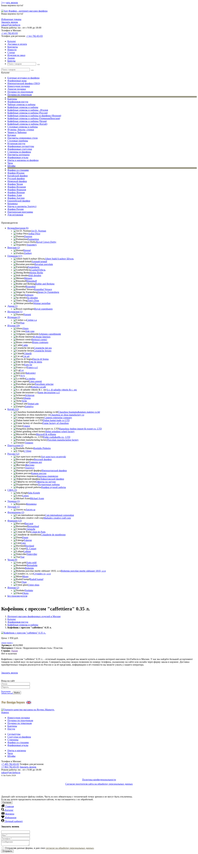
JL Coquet (31, 548)
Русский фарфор (16, 178)
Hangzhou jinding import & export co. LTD (80, 428)
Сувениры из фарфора (19, 152)
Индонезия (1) (14, 311)
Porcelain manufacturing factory (63, 440)
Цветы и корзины (16, 750)
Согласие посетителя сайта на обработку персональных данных (99, 784)
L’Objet (27, 451)
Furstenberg (33, 267)
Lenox (25, 495)
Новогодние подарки (18, 86)
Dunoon (28, 236)
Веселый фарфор (43, 459)
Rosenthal (31, 286)
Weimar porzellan (41, 303)
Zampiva (29, 406)
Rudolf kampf (36, 579)
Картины (12, 99)
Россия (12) (13, 453)
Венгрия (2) (13, 247)
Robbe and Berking (44, 283)
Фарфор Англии (16, 198)
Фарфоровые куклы (17, 157)
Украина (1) (13, 501)
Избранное (10, 817)
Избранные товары (11, 19)
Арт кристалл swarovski (53, 456)
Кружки (11, 135)
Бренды (11, 60)
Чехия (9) (12, 559)
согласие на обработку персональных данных (70, 848)
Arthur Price (34, 233)
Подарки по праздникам (20, 91)
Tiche (24, 401)
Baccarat (29, 523)
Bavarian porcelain (43, 264)
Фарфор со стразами (18, 170)
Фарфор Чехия (15, 184)
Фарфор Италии (15, 173)
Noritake (29, 590)
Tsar (22, 557)
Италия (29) (13, 325)
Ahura (25, 328)
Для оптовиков (15, 214)
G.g (22, 370)
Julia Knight (34, 492)
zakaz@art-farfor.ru (10, 25)
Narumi (27, 314)
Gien (23, 543)
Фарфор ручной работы (53, 487)
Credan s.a (31, 320)
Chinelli (28, 353)
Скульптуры (13, 734)
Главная (9, 806)
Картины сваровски (47, 476)
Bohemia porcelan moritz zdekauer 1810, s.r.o (83, 571)
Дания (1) (12, 306)
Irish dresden (35, 275)
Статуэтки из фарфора (19, 737)
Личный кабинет (14, 821)
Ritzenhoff (31, 281)
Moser (25, 576)
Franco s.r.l (32, 367)
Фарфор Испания (16, 187)
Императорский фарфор (54, 470)
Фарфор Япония (16, 192)
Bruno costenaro (40, 342)
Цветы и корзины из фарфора (23, 160)
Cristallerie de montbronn (53, 534)
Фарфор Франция (16, 189)
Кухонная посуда (16, 143)
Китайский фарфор (17, 175)
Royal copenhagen (43, 309)
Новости (12, 49)
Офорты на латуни (46, 481)
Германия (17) (14, 256)
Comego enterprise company (58, 417)
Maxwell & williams (46, 434)
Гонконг (29, 442)
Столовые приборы (17, 140)
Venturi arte (33, 403)
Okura (25, 593)
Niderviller (32, 554)
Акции (11, 58)
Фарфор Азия (14, 195)
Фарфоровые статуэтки (19, 149)
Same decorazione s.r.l (49, 392)
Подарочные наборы (49, 484)
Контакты (12, 47)
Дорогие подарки (16, 89)
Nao (22, 322)
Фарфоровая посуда (17, 101)
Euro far (28, 364)
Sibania (27, 398)
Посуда (11, 728)
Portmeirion (33, 239)
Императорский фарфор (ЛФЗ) (23, 83)
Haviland (29, 545)
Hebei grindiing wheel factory (60, 431)
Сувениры (12, 739)
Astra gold (31, 562)
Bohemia (29, 568)
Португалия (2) (15, 445)
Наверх (5, 712)
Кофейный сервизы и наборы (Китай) (27, 124)
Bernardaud (33, 526)
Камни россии (38, 473)
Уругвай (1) (13, 506)
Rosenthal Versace (43, 289)
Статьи (11, 52)
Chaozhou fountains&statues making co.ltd (79, 412)
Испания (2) (13, 317)
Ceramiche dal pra (43, 348)
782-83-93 (9, 33)
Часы (10, 163)
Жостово (29, 465)
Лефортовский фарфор (52, 479)
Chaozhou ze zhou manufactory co (67, 414)
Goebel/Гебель (38, 270)
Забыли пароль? (7, 693)
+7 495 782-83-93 (10, 764)
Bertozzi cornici (39, 339)
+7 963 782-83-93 (10, 767)
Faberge (28, 540)
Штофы (11, 165)
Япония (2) (13, 587)
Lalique (27, 551)
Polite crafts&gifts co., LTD (56, 437)
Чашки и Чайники (17, 132)
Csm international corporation (59, 515)
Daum (25, 537)
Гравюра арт (35, 462)
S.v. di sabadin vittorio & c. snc (62, 389)
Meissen (28, 278)
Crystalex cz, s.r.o (42, 573)
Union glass (33, 584)
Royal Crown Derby (46, 242)
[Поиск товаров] (38, 64)
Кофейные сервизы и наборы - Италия (27, 110)
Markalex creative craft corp (57, 518)
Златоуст (29, 467)
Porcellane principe (44, 384)
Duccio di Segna (40, 359)
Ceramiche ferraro (42, 350)
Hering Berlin (36, 272)
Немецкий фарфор (17, 181)
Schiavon (29, 395)
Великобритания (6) (17, 228)
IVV (23, 375)
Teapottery (31, 244)
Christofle (30, 529)
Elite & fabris (35, 361)
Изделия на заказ (16, 55)
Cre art (26, 356)
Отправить (7, 851)
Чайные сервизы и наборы (21, 104)
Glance (26, 426)
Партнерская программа (20, 212)
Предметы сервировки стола (22, 138)
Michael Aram (37, 498)
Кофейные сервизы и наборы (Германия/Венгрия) (33, 118)
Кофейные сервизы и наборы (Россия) (27, 112)
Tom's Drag (33, 300)
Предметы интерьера (18, 154)
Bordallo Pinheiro (42, 448)
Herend (27, 250)
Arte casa (29, 331)
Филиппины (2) (15, 512)
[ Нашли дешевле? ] (7, 643)
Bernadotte (32, 565)
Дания (14, 650)
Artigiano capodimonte (50, 334)
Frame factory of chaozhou (55, 423)
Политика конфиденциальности (99, 779)
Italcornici (31, 373)
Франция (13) (14, 520)
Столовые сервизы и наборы (22, 126)
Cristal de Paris (38, 532)
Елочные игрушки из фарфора (23, 77)
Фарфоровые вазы (17, 80)
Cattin (25, 345)
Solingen (29, 295)
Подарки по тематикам (19, 94)
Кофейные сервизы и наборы (22, 107)
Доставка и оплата (17, 44)
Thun (24, 582)
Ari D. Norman (38, 230)
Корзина (9, 814)
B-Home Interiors (41, 336)
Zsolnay (28, 253)
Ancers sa (30, 509)
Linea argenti (35, 381)
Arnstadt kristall (39, 261)
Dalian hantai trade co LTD (56, 420)
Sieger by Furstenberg (48, 292)
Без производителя (17, 596)
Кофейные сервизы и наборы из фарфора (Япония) (34, 115)
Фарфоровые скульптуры (20, 146)
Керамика (12, 203)
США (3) (12, 490)
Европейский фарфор (18, 200)
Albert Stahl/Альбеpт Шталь (59, 258)
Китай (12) (13, 409)
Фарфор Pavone (15, 209)
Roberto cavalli (38, 387)
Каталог (11, 41)
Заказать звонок (9, 2)
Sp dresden (32, 297)
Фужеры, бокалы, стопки (20, 129)
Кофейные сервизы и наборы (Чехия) (27, 121)
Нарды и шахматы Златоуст (22, 206)
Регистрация (6, 691)
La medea (30, 378)
